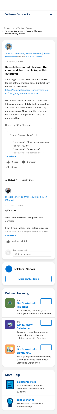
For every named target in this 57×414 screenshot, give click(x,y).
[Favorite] (43, 301)
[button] (28, 279)
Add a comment (20, 250)
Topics (7, 28)
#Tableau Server (24, 28)
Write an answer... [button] (23, 254)
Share (11, 167)
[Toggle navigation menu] (51, 14)
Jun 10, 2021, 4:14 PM (14, 61)
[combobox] (36, 180)
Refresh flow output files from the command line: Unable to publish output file (26, 70)
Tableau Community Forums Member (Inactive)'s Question (23, 32)
